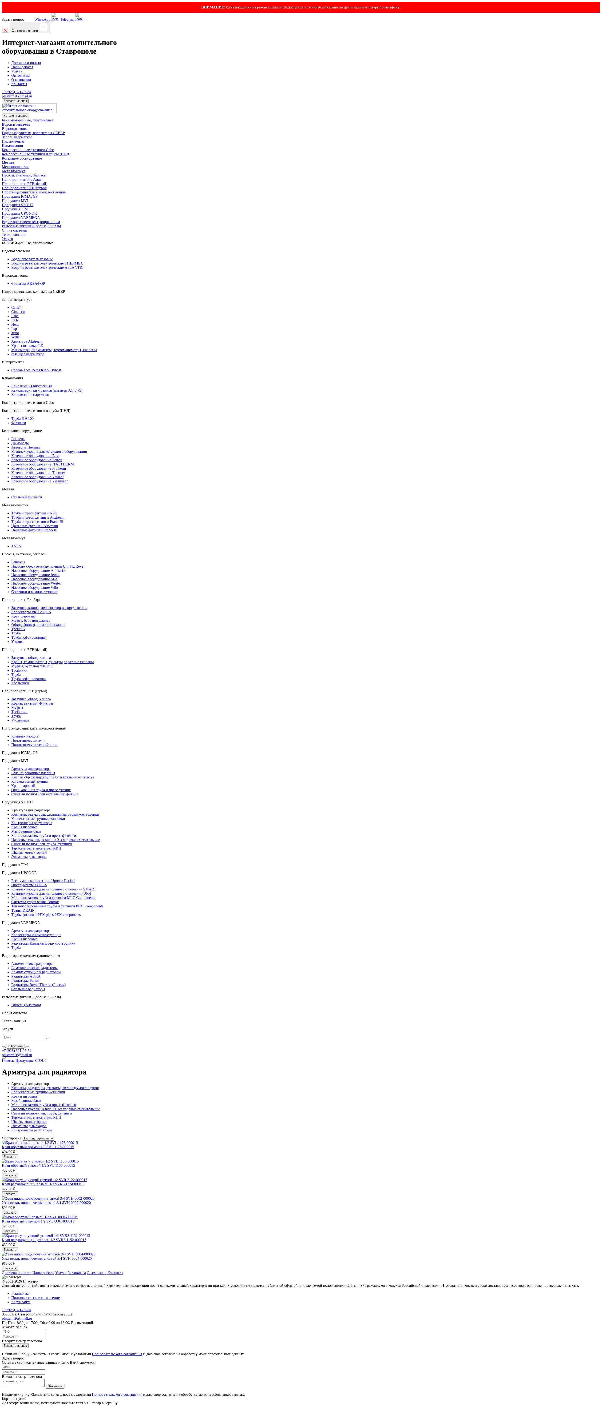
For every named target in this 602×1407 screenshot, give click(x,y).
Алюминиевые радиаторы (32, 964)
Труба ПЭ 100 (22, 419)
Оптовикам (20, 75)
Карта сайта (20, 1302)
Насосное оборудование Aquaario (38, 571)
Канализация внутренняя (31, 386)
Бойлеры (18, 439)
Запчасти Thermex (25, 447)
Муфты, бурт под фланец (31, 666)
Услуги (17, 71)
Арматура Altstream (26, 341)
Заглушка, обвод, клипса (31, 658)
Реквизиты (20, 1293)
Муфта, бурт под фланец (31, 620)
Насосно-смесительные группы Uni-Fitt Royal (47, 566)
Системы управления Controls (35, 902)
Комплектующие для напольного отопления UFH (51, 893)
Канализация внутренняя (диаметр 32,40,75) (46, 390)
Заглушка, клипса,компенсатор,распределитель (49, 608)
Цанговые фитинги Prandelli (34, 530)
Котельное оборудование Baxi (35, 456)
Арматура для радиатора (31, 769)
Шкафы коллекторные (29, 852)
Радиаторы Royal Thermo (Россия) (38, 985)
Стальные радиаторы (28, 989)
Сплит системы (14, 230)
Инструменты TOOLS (29, 885)
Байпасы (18, 562)
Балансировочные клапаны (33, 773)
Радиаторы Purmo (25, 980)
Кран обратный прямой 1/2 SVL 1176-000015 (38, 1147)
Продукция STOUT (17, 205)
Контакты (19, 84)
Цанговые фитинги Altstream (34, 526)
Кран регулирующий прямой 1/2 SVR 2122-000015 (42, 1184)
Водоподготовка (15, 129)
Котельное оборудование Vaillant (37, 477)
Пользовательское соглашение (35, 1298)
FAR (15, 320)
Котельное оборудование (22, 158)
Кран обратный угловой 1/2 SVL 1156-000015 (38, 1165)
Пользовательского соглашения (117, 1354)
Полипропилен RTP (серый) (24, 188)
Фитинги (18, 423)
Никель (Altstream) (26, 1005)
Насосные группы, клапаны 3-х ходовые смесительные (55, 840)
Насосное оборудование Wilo (34, 587)
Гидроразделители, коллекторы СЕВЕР (33, 133)
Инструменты (13, 141)
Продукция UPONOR (19, 213)
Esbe (15, 316)
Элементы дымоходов (29, 857)
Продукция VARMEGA (21, 218)
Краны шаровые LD (27, 346)
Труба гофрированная (28, 637)
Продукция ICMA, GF (20, 196)
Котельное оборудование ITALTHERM (42, 464)
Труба (16, 633)
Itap (14, 329)
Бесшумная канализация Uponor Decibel (43, 881)
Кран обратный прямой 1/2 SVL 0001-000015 (38, 1221)
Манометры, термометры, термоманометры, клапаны (54, 350)
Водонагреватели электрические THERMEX (47, 263)
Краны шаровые (24, 827)
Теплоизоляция (14, 234)
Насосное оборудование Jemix (35, 575)
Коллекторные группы (29, 781)
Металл (8, 162)
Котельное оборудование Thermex (38, 473)
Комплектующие (24, 736)
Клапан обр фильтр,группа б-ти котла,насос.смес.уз (52, 777)
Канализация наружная (30, 395)
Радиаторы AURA (26, 976)
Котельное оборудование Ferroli (36, 460)
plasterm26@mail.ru (17, 96)
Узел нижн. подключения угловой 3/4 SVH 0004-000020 (47, 1258)
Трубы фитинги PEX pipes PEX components (46, 915)
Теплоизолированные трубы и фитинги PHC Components (57, 906)
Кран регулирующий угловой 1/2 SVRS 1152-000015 (44, 1240)
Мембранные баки (26, 831)
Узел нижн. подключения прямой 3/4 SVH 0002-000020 (46, 1203)
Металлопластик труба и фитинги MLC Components (53, 898)
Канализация (12, 146)
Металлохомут (13, 171)
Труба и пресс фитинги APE (34, 513)
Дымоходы (20, 443)
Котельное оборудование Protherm (38, 468)
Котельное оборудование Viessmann (39, 481)
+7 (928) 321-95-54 (16, 92)
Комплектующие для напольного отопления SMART (53, 889)
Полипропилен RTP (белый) (24, 184)
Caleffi (16, 307)
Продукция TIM (15, 209)
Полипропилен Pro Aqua (21, 179)
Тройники (19, 670)
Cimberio (18, 312)
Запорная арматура (17, 137)
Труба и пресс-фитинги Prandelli (37, 522)
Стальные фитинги (26, 497)
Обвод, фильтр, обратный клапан (38, 625)
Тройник (18, 629)
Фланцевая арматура (27, 354)
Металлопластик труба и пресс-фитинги (43, 836)
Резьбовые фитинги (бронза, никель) (31, 226)
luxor (15, 333)
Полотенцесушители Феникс (34, 745)
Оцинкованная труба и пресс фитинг (41, 790)
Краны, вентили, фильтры (32, 703)
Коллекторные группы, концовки (38, 819)
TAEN (16, 546)
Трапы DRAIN (23, 910)
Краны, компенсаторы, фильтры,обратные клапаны (52, 662)
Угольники (20, 683)
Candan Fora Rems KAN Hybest (36, 370)
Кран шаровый (23, 616)
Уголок (17, 642)
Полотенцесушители (28, 740)
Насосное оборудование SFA (34, 579)
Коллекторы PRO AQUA (31, 612)
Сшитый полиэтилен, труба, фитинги (41, 844)
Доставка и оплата (26, 63)
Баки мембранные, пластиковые (27, 120)
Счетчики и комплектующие (34, 592)
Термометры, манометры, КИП (36, 848)
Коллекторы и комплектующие (36, 935)
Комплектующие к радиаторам (36, 972)
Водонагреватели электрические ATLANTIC (47, 267)
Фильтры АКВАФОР (28, 283)
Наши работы (22, 67)
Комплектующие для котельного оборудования (49, 451)
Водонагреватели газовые (32, 259)
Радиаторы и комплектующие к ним (31, 222)
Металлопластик (15, 167)
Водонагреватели (16, 124)
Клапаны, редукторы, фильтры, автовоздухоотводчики (55, 814)
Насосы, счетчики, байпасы (24, 175)
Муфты (17, 708)
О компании (21, 80)
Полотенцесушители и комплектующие (34, 192)
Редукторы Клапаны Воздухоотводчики (43, 943)
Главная (8, 1060)
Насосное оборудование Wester (36, 583)
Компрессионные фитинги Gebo (28, 150)
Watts (15, 337)
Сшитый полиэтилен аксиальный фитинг (44, 794)
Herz (15, 324)
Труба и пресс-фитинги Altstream (37, 517)
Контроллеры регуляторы (31, 823)
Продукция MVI (15, 201)
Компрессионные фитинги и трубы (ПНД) (36, 154)
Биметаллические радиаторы (34, 968)
